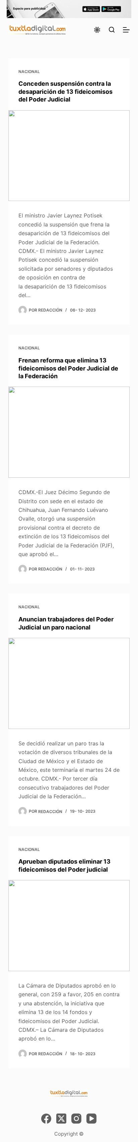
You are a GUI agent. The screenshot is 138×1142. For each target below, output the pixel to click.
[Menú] (126, 29)
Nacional (29, 71)
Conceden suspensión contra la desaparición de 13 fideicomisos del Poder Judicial (65, 91)
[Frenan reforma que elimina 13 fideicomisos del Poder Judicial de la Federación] (69, 432)
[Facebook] (46, 1119)
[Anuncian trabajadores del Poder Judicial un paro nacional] (69, 683)
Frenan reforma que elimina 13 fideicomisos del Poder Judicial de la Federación (68, 368)
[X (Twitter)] (61, 1119)
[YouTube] (91, 1119)
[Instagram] (76, 1119)
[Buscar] (112, 29)
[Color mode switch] (97, 29)
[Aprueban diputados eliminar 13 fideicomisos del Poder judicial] (69, 925)
